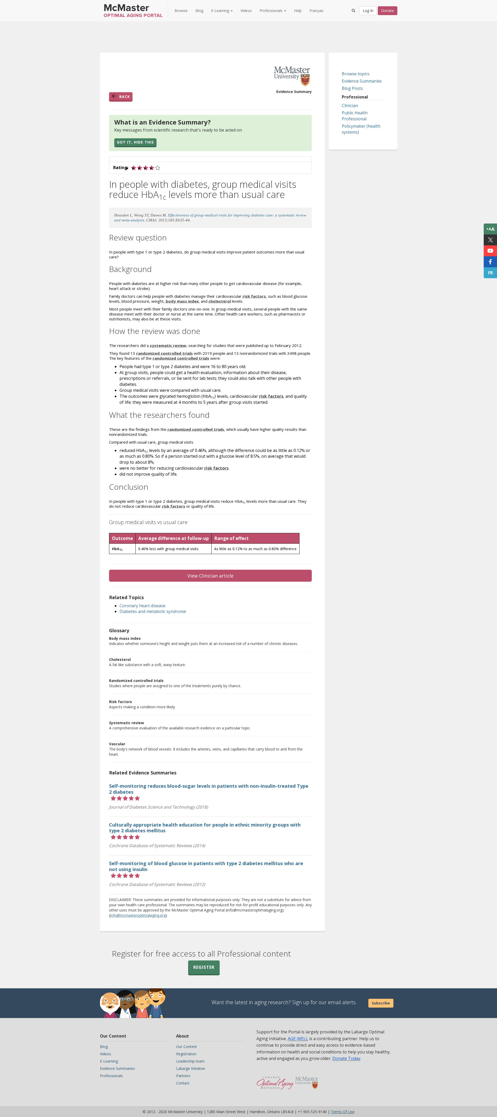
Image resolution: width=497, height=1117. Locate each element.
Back (124, 96)
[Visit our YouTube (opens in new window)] (490, 250)
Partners (183, 1075)
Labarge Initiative (190, 1068)
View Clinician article (210, 576)
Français (316, 10)
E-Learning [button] (220, 10)
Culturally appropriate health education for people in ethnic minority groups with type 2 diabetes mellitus (205, 828)
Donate (387, 10)
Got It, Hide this (135, 142)
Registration (186, 1053)
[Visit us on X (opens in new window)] (490, 239)
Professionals (111, 1075)
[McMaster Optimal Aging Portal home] (275, 1080)
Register (203, 967)
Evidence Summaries (362, 81)
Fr (490, 273)
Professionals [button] (272, 10)
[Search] (353, 10)
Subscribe (381, 1003)
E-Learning (109, 1061)
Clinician (350, 105)
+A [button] (490, 229)
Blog (199, 10)
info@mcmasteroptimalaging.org (138, 915)
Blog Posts (352, 88)
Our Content (186, 1046)
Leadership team (190, 1061)
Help (298, 10)
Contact (182, 1083)
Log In (368, 10)
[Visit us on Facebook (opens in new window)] (490, 261)
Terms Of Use (343, 1111)
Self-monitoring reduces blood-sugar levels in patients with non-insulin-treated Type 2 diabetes (208, 789)
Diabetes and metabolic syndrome (152, 611)
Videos (246, 10)
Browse (181, 10)
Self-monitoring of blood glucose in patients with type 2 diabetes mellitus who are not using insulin (206, 866)
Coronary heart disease (142, 606)
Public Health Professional (355, 116)
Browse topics (355, 74)
